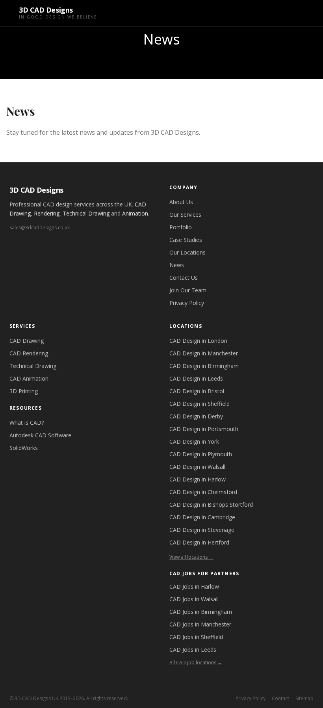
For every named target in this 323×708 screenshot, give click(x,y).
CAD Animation (28, 378)
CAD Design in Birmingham (204, 366)
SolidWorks (23, 448)
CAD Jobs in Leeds (192, 649)
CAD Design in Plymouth (200, 454)
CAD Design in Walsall (197, 466)
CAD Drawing (26, 340)
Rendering (46, 213)
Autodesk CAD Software (40, 435)
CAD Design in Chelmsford (203, 492)
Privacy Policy (186, 303)
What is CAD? (26, 422)
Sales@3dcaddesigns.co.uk (39, 227)
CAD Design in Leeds (196, 378)
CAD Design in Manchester (203, 353)
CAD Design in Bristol (196, 391)
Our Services (185, 214)
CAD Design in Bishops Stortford (211, 504)
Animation (135, 213)
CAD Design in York (194, 441)
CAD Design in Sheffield (199, 403)
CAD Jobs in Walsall (194, 599)
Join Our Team (187, 290)
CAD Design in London (198, 340)
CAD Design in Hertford (199, 542)
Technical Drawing (86, 213)
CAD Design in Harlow (197, 479)
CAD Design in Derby (196, 416)
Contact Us (183, 277)
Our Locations (187, 252)
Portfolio (180, 227)
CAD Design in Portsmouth (203, 429)
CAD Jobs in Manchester (200, 624)
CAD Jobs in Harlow (194, 586)
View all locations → (191, 557)
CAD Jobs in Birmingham (200, 611)
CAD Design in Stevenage (201, 529)
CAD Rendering (28, 353)
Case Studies (185, 239)
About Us (181, 202)
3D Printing (23, 391)
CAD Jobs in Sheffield (196, 637)
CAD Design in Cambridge (202, 517)
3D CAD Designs (36, 190)
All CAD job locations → (195, 662)
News (176, 265)
